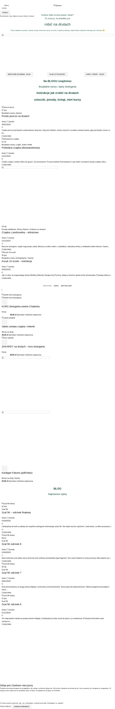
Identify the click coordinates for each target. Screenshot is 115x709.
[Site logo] (58, 5)
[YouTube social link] (59, 1)
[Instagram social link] (56, 1)
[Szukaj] (108, 5)
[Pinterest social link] (61, 1)
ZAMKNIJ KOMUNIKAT (21, 706)
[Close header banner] (3, 694)
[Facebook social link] (53, 1)
